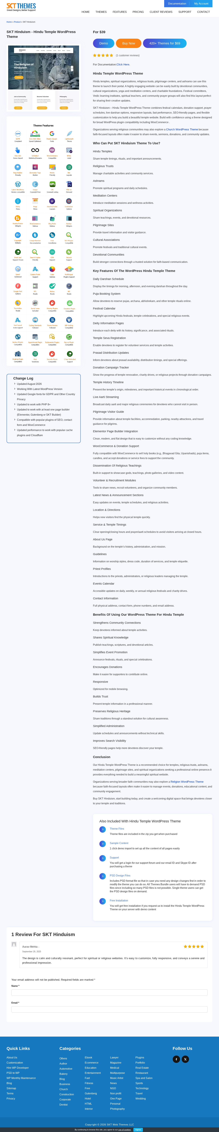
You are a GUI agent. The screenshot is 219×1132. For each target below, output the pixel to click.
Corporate (65, 1099)
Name (15, 985)
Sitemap (11, 1088)
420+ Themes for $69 (164, 43)
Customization (15, 1062)
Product (17, 22)
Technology (142, 1088)
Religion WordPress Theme (187, 781)
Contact (203, 11)
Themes (101, 11)
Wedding (140, 1098)
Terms (10, 1093)
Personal (115, 1103)
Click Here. (111, 64)
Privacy (11, 1098)
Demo (103, 43)
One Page (116, 1098)
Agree (138, 1130)
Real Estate (142, 1067)
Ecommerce (91, 1062)
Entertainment (93, 1073)
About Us (12, 1057)
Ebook (88, 1057)
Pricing (138, 11)
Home (86, 11)
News (113, 1083)
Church (63, 1089)
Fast (87, 1078)
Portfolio (140, 1062)
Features (120, 11)
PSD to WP (13, 1073)
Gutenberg (91, 1093)
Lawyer (114, 1057)
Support (184, 11)
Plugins (139, 1057)
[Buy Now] (128, 43)
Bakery (63, 1074)
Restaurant (141, 1073)
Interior (89, 1108)
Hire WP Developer (18, 1067)
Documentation (177, 3)
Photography (117, 1108)
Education (90, 1067)
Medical (114, 1067)
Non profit (115, 1093)
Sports (139, 1083)
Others (63, 1058)
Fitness (89, 1083)
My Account (201, 3)
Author (63, 1063)
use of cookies (124, 1130)
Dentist (63, 1104)
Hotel (88, 1098)
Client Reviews (161, 11)
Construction (66, 1094)
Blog (9, 1083)
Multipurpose (117, 1073)
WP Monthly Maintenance (21, 1078)
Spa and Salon (143, 1078)
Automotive (65, 1068)
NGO (113, 1088)
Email (15, 1002)
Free (87, 1088)
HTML (88, 1103)
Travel (139, 1093)
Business (64, 1084)
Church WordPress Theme (182, 129)
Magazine (115, 1062)
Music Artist (116, 1078)
